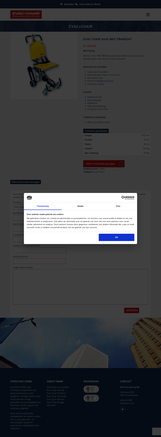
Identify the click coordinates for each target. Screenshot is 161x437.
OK (116, 237)
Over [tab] (118, 206)
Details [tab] (80, 206)
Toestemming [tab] (43, 206)
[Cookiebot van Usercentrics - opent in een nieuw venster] (123, 198)
